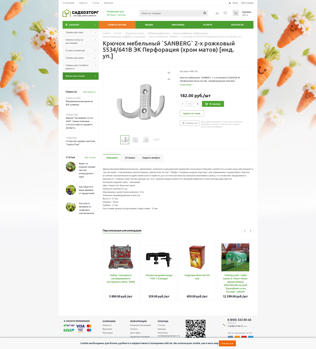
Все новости (89, 92)
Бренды (162, 329)
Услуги (207, 25)
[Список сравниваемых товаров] (217, 14)
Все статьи (90, 157)
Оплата (134, 329)
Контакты (237, 25)
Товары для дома (75, 58)
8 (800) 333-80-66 (239, 319)
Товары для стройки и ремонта (77, 67)
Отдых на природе (75, 50)
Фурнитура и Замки (75, 76)
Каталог (74, 25)
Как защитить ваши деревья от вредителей (86, 190)
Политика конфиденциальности (169, 334)
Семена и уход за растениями (74, 41)
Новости (107, 325)
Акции (149, 25)
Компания (109, 321)
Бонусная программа (140, 325)
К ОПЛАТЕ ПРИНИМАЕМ (77, 321)
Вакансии (107, 329)
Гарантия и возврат (140, 336)
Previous (245, 230)
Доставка (135, 333)
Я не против (227, 343)
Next (250, 230)
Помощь (163, 321)
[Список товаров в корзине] (242, 15)
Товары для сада (74, 32)
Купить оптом (117, 25)
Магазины (178, 25)
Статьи (161, 325)
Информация (138, 321)
